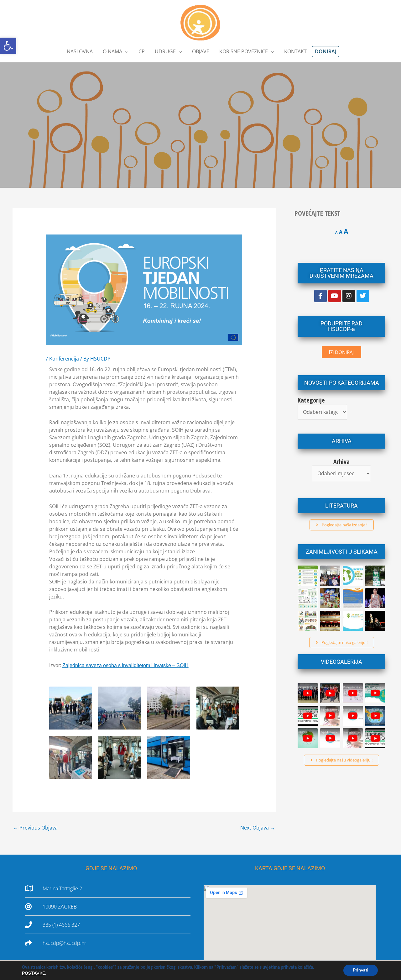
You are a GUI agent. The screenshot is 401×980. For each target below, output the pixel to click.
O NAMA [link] (112, 51)
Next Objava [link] (257, 827)
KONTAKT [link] (295, 51)
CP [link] (141, 51)
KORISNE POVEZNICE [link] (243, 51)
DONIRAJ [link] (325, 51)
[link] (8, 46)
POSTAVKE (33, 973)
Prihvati (360, 970)
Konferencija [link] (64, 358)
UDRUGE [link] (165, 51)
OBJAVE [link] (200, 51)
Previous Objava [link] (35, 827)
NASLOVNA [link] (80, 51)
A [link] (336, 232)
